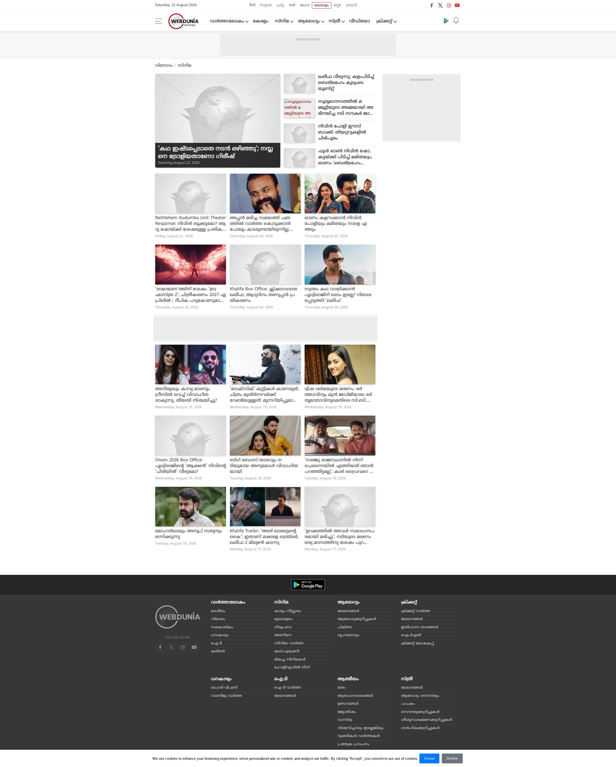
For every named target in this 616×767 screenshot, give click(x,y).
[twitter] (440, 5)
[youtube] (457, 5)
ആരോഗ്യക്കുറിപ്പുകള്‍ (357, 619)
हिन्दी (252, 5)
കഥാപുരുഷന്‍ (286, 651)
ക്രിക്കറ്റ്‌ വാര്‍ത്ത (415, 611)
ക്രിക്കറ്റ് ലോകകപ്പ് (417, 643)
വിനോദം (164, 65)
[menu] (160, 21)
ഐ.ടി (216, 643)
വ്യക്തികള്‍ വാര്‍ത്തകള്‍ (359, 736)
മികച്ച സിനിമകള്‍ (290, 659)
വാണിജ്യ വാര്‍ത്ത (226, 696)
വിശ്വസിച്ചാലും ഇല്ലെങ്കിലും (361, 728)
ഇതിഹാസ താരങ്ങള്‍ (419, 627)
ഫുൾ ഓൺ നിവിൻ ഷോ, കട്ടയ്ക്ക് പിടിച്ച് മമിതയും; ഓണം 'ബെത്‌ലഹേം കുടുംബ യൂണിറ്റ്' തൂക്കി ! (345, 157)
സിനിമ (282, 21)
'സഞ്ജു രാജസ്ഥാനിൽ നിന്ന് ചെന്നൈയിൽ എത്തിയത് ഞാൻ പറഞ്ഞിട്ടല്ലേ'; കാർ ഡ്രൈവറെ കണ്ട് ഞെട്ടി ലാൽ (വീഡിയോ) (339, 466)
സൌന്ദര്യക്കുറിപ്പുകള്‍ (420, 712)
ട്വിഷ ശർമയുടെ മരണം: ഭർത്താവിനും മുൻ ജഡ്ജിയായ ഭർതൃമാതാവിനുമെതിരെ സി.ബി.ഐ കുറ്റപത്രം (340, 395)
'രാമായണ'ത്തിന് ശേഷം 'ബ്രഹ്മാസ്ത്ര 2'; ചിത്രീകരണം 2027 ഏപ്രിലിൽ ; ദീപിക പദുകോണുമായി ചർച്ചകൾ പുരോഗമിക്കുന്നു (190, 295)
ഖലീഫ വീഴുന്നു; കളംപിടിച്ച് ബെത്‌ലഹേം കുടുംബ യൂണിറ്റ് (346, 83)
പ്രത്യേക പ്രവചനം (353, 744)
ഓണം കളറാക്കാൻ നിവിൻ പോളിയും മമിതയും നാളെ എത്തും (336, 223)
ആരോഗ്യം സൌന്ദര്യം (420, 696)
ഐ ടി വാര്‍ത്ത (287, 687)
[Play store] (446, 20)
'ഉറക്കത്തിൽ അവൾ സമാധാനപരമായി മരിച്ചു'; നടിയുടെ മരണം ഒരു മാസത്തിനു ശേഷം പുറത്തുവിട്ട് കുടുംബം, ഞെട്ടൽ (339, 537)
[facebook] (432, 5)
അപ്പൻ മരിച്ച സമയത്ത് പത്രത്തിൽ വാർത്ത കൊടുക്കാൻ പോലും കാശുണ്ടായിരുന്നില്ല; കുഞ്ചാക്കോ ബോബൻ (260, 224)
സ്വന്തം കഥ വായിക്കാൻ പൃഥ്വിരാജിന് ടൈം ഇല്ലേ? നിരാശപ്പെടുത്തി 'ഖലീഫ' (338, 295)
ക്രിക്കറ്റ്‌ (384, 21)
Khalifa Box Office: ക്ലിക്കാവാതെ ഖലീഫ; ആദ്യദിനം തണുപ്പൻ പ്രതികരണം (263, 295)
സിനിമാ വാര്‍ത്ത (288, 643)
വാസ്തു (345, 720)
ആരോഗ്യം (309, 21)
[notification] (456, 20)
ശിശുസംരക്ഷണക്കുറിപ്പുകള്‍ (426, 720)
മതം (342, 687)
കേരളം (260, 21)
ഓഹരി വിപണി (224, 687)
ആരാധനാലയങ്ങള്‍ (355, 696)
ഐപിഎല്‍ (411, 635)
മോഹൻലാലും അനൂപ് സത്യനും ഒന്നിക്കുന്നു (188, 534)
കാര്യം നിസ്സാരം (287, 611)
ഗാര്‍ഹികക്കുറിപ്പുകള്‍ (420, 728)
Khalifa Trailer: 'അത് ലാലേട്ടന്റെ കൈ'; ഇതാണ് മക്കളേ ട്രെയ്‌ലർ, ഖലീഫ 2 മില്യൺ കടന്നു (264, 536)
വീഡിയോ (359, 21)
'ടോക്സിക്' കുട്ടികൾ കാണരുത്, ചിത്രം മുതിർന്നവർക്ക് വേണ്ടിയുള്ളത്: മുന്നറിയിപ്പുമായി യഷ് (264, 395)
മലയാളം (321, 5)
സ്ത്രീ (334, 21)
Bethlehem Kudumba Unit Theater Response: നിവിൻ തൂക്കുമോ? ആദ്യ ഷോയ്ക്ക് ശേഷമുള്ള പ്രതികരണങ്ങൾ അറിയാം (190, 224)
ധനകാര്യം (220, 635)
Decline (452, 758)
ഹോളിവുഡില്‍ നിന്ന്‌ (292, 667)
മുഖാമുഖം (283, 619)
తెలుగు (304, 5)
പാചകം (408, 704)
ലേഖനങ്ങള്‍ (348, 611)
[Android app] (308, 585)
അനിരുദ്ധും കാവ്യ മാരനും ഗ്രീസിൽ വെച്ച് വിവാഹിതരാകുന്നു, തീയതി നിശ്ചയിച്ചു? (186, 394)
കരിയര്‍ (218, 651)
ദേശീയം (218, 611)
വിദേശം (218, 619)
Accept (429, 758)
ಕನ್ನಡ (337, 5)
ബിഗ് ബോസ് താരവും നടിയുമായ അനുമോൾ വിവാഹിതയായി (264, 466)
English (266, 5)
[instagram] (448, 5)
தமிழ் (280, 5)
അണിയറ (283, 635)
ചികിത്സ (345, 627)
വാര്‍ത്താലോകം (227, 21)
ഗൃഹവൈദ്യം (348, 635)
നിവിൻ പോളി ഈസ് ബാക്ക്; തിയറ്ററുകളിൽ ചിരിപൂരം (342, 132)
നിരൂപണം (283, 627)
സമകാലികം (222, 627)
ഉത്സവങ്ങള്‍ (348, 704)
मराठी (292, 5)
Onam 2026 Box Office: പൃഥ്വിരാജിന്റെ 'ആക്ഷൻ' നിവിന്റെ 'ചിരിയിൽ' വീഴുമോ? (190, 466)
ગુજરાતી (351, 5)
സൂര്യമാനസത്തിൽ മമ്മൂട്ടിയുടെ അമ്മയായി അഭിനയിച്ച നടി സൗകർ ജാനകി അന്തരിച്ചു (345, 108)
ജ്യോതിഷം (347, 712)
